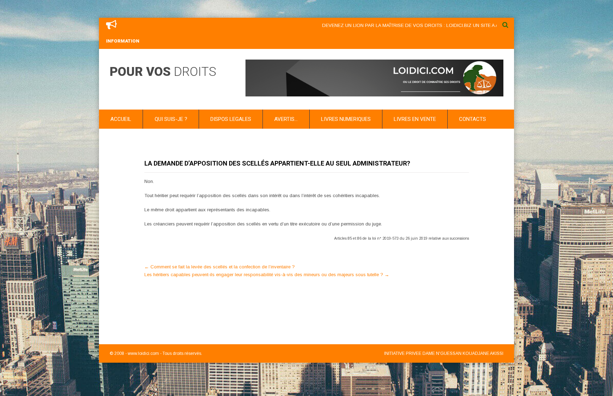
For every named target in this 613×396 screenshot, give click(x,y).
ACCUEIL (120, 119)
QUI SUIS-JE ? (171, 119)
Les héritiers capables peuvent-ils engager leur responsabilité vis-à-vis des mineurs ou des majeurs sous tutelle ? (266, 274)
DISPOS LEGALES (230, 119)
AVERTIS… (286, 119)
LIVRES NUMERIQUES (346, 119)
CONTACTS (472, 119)
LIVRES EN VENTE (415, 119)
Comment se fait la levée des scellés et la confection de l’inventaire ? (219, 266)
